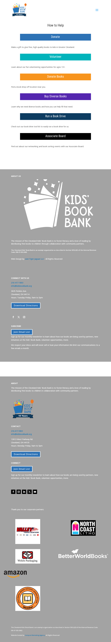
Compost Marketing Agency (35, 635)
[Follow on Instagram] (24, 317)
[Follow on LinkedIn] (24, 492)
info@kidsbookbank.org (21, 286)
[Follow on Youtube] (35, 492)
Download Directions (26, 305)
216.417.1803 (17, 431)
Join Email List (22, 331)
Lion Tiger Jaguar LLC (34, 259)
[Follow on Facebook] (13, 317)
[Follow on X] (19, 317)
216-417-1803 (17, 282)
